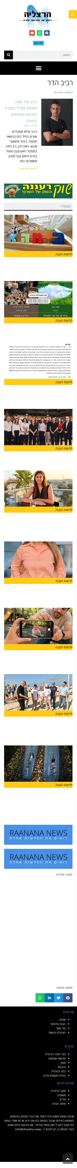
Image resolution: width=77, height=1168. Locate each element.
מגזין (63, 1063)
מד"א (63, 1099)
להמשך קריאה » (28, 168)
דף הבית (69, 92)
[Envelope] (32, 33)
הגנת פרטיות (58, 1024)
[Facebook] (47, 33)
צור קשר (61, 1028)
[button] (73, 14)
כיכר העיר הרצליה (55, 1054)
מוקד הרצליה (58, 1091)
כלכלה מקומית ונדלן (55, 1075)
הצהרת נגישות (57, 1032)
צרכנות (62, 1067)
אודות (63, 1020)
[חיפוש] (8, 55)
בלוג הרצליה (58, 1071)
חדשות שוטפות (57, 1058)
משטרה (61, 1095)
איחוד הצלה (59, 1104)
